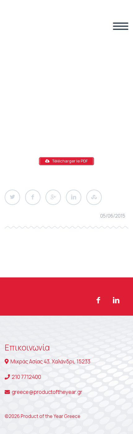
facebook (98, 300)
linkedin (116, 300)
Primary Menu (120, 26)
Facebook (33, 197)
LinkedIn (73, 197)
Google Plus (53, 197)
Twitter (12, 197)
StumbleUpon (94, 197)
